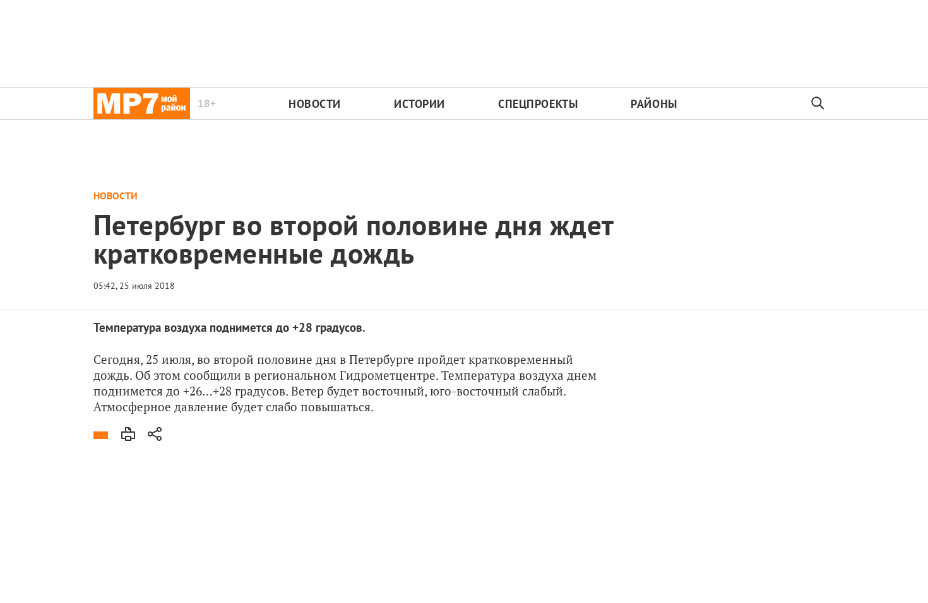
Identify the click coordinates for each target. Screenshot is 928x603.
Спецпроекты (538, 104)
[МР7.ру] (141, 103)
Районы (654, 104)
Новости (315, 104)
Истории (419, 104)
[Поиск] (818, 103)
